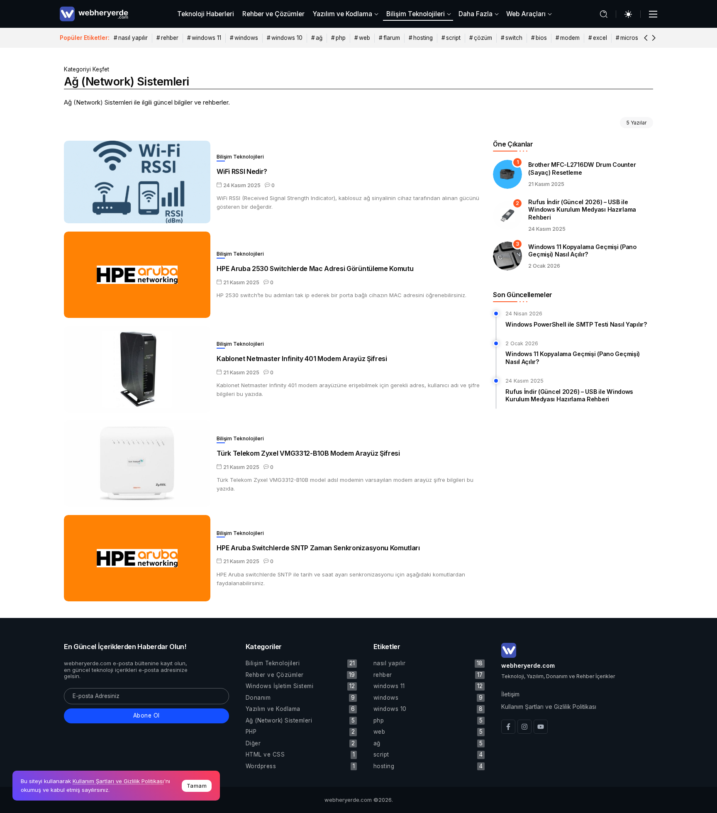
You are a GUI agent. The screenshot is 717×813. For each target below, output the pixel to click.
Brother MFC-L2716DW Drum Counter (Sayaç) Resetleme (582, 168)
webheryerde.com (528, 665)
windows (246, 37)
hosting (423, 37)
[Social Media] (508, 727)
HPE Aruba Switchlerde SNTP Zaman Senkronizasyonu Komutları (318, 548)
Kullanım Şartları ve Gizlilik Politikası (118, 781)
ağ (319, 37)
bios (541, 37)
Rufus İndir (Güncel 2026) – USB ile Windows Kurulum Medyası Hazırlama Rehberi (582, 209)
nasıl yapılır (133, 37)
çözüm (483, 37)
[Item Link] (137, 182)
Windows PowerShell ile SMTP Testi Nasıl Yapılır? (576, 324)
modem (570, 37)
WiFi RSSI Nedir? (242, 171)
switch (513, 37)
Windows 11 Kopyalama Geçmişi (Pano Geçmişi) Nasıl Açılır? (582, 250)
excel (600, 37)
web (364, 37)
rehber (169, 37)
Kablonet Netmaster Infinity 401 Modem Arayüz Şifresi (302, 358)
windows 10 (286, 37)
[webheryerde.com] (94, 13)
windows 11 (206, 37)
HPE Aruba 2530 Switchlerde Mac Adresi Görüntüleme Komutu (315, 268)
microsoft (633, 37)
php (341, 37)
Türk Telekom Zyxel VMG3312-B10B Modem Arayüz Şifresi (308, 453)
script (453, 37)
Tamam (197, 785)
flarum (391, 37)
